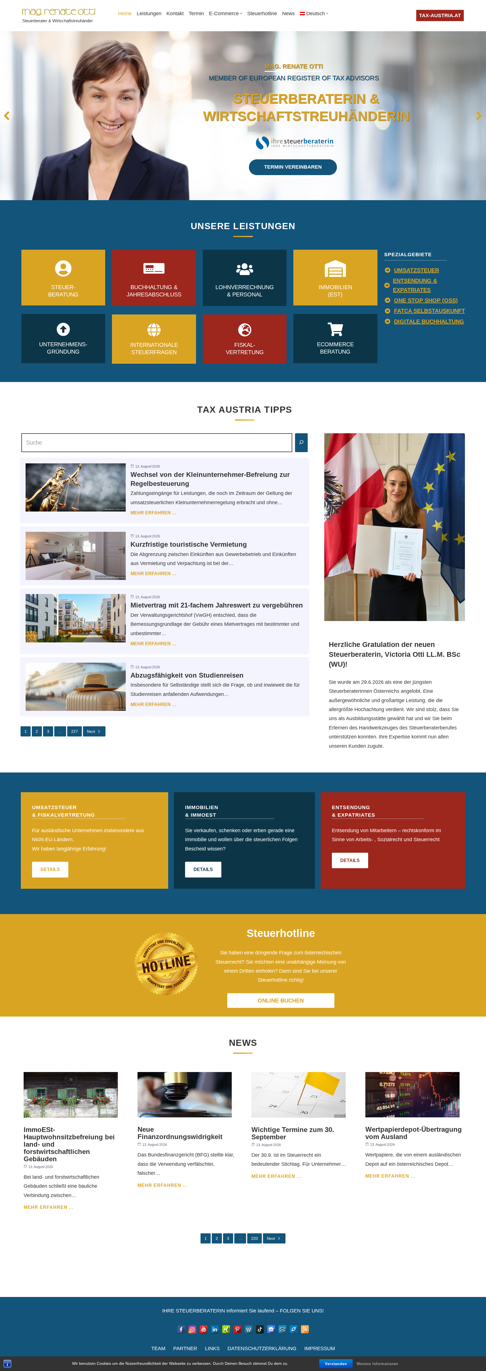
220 (254, 1238)
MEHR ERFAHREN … (153, 512)
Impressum (319, 1348)
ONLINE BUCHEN (281, 1000)
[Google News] (271, 1329)
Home (125, 13)
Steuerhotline (262, 13)
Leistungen (149, 13)
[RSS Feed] (305, 1329)
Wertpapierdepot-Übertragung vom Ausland (413, 1133)
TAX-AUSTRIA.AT (440, 15)
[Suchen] (301, 442)
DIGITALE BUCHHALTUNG (429, 321)
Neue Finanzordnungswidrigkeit (180, 1133)
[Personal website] (293, 1329)
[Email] (282, 1329)
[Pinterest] (237, 1329)
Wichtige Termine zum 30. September (292, 1133)
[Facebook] (181, 1329)
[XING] (226, 1329)
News (288, 13)
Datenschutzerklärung (262, 1348)
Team (158, 1348)
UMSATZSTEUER (416, 270)
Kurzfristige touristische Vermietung (188, 544)
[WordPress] (248, 1329)
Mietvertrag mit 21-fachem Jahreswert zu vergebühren (216, 605)
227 (74, 731)
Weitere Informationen (377, 1364)
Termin (196, 13)
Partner (185, 1348)
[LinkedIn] (215, 1329)
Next (91, 731)
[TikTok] (260, 1329)
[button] (241, 13)
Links (212, 1348)
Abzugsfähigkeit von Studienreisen (187, 675)
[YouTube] (203, 1329)
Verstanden (336, 1364)
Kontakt (175, 13)
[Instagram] (192, 1329)
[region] (243, 115)
